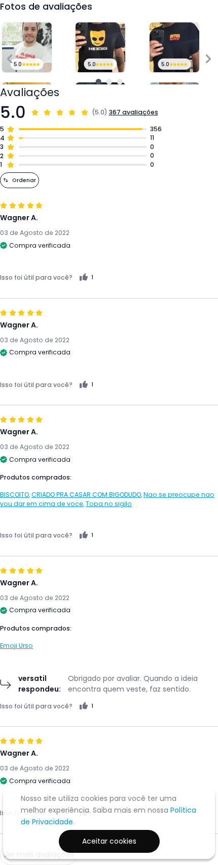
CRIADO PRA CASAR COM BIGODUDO (86, 494)
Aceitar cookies (109, 841)
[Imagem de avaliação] (98, 81)
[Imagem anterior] (10, 59)
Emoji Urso (16, 645)
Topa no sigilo (109, 503)
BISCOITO (14, 494)
